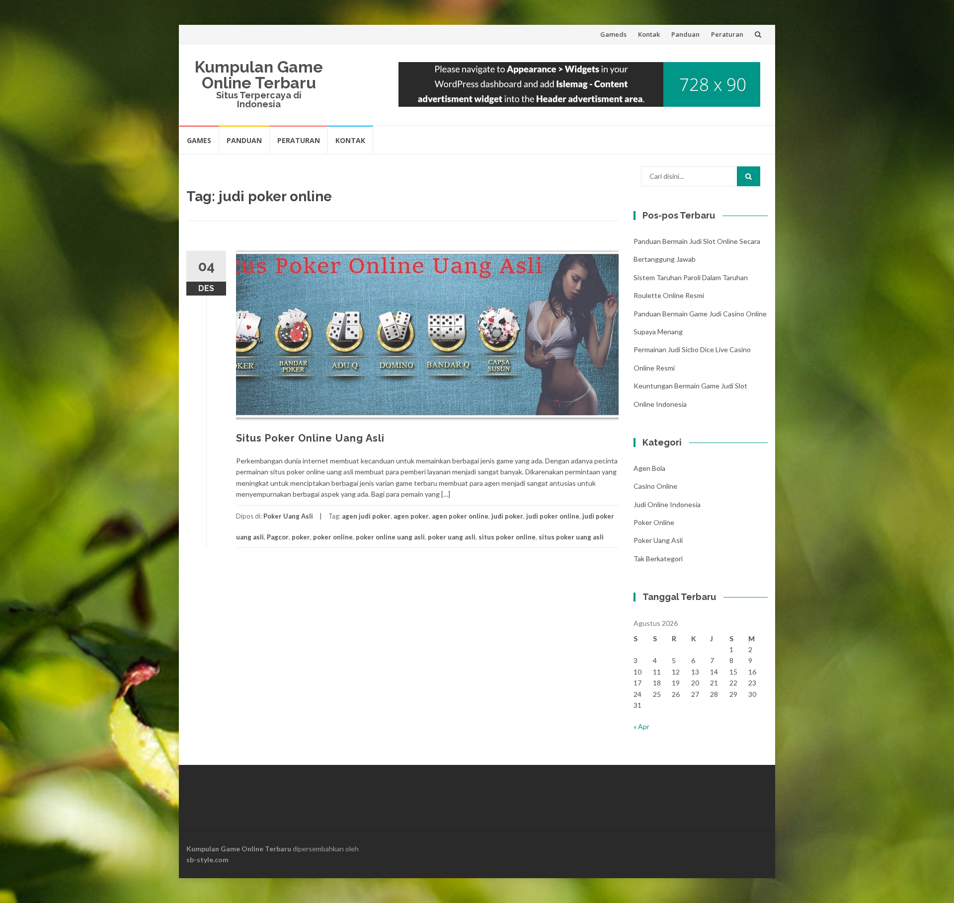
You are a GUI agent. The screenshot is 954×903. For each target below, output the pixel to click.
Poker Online (654, 522)
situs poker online (507, 537)
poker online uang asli (390, 537)
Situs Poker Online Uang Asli (310, 438)
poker (301, 537)
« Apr (641, 726)
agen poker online (460, 516)
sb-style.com (207, 859)
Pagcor (278, 537)
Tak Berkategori (658, 558)
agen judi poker (366, 516)
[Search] (748, 176)
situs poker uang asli (571, 537)
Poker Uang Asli (288, 516)
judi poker (507, 516)
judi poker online (552, 516)
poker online (333, 537)
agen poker (411, 516)
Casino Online (655, 486)
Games (199, 140)
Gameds (613, 34)
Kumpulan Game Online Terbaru (259, 75)
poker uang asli (452, 537)
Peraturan (727, 34)
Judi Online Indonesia (667, 504)
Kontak (649, 34)
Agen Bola (649, 468)
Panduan (685, 34)
